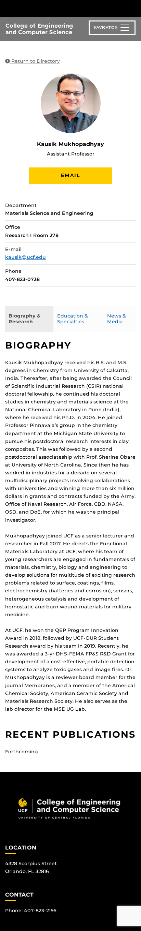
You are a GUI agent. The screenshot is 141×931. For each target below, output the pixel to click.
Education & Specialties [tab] (72, 319)
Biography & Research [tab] (24, 319)
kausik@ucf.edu (25, 257)
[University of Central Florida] (52, 8)
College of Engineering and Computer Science (39, 29)
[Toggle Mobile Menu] (134, 8)
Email (70, 175)
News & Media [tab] (116, 319)
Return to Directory (35, 61)
